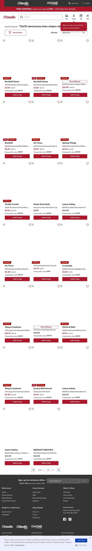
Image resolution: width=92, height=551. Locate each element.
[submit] (84, 481)
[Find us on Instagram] (70, 519)
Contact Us (36, 517)
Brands (65, 501)
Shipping (36, 501)
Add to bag (21, 95)
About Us (36, 512)
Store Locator (67, 495)
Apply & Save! (6, 512)
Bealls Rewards (7, 498)
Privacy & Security (7, 533)
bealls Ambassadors (9, 501)
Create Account (7, 495)
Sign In (4, 492)
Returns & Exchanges (40, 498)
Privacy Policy (19, 545)
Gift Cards (66, 492)
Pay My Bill (5, 515)
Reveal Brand (74, 81)
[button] (81, 545)
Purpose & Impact (37, 533)
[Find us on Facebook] (64, 519)
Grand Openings (69, 498)
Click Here (60, 9)
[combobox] (40, 17)
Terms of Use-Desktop (67, 533)
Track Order (36, 492)
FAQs (34, 495)
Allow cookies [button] (81, 540)
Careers (35, 515)
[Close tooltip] (85, 24)
